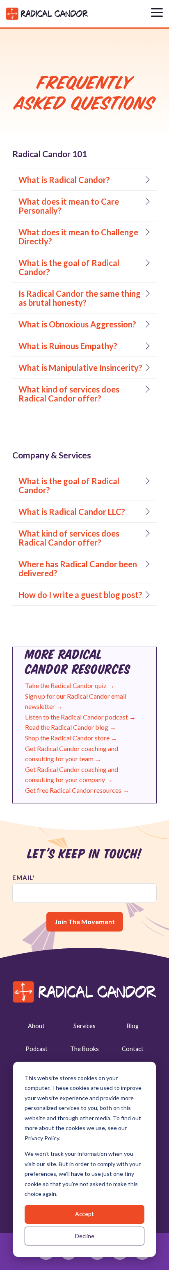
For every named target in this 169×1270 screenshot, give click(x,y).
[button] (157, 12)
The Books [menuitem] (84, 1048)
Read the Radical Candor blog (70, 727)
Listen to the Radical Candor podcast (80, 717)
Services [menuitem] (84, 1025)
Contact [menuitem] (133, 1048)
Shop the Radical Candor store (71, 738)
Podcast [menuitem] (36, 1048)
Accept (84, 1213)
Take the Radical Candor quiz (70, 685)
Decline (84, 1235)
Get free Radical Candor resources (77, 790)
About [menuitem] (36, 1025)
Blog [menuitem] (133, 1025)
